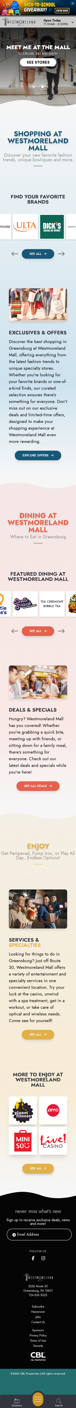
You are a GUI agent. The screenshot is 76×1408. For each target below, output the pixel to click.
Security (38, 1346)
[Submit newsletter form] (64, 1234)
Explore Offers (36, 455)
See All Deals (35, 786)
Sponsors (38, 1330)
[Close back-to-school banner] (73, 3)
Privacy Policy (38, 1335)
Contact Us (38, 1322)
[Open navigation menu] (38, 1399)
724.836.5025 (38, 1295)
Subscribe (38, 1306)
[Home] (19, 22)
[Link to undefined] (25, 227)
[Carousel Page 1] (33, 86)
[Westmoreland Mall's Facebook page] (34, 1257)
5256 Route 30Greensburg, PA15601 (38, 1288)
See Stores (38, 62)
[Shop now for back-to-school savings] (62, 10)
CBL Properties (29, 1373)
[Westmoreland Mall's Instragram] (43, 1257)
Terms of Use (38, 1340)
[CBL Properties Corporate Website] (38, 1356)
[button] (58, 22)
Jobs (38, 1317)
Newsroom (38, 1312)
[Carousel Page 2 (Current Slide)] (42, 86)
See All (36, 254)
